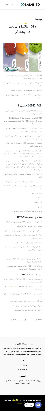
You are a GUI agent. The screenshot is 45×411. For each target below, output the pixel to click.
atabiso (16, 400)
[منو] (7, 5)
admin (12, 320)
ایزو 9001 (12, 287)
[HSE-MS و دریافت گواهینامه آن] (22, 57)
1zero (20, 403)
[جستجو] (12, 4)
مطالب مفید (22, 23)
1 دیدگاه (23, 320)
